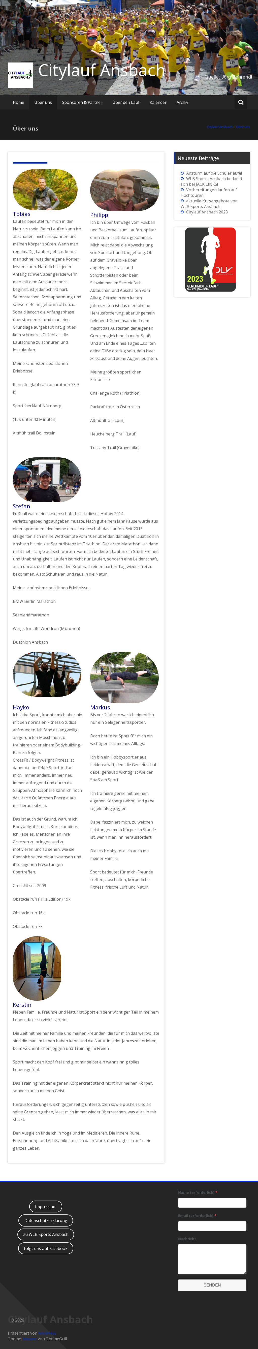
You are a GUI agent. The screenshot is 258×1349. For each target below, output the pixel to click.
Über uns (43, 102)
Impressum (45, 1206)
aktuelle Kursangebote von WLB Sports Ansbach (209, 203)
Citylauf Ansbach (102, 70)
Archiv (182, 102)
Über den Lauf (126, 102)
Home (18, 102)
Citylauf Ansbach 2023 (207, 212)
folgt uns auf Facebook (46, 1248)
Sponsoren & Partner (82, 102)
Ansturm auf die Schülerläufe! (214, 173)
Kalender (158, 102)
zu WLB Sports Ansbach (45, 1234)
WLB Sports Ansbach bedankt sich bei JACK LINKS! (211, 181)
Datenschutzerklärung (45, 1220)
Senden (212, 1285)
